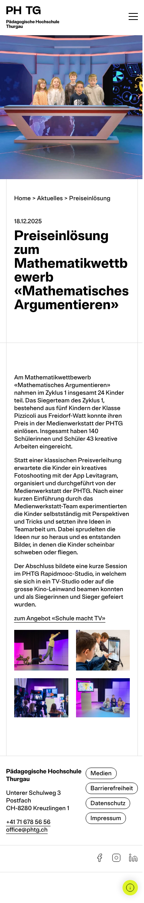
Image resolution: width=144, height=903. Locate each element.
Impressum (106, 818)
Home (22, 198)
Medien (101, 773)
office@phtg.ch (27, 830)
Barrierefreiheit (112, 788)
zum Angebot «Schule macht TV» (60, 618)
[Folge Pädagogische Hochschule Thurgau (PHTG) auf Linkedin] (133, 860)
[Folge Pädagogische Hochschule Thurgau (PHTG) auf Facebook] (99, 860)
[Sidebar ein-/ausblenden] (130, 887)
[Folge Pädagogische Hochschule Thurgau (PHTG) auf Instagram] (116, 860)
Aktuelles (50, 198)
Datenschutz (108, 803)
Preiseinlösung (89, 198)
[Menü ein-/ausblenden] (133, 17)
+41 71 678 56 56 (28, 822)
